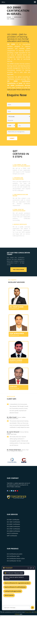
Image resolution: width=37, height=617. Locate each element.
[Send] (32, 607)
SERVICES (17, 17)
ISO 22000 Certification (13, 526)
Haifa (8, 89)
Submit (12, 138)
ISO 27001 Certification (13, 529)
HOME (9, 17)
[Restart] (31, 568)
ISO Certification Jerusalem (14, 554)
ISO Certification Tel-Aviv (14, 561)
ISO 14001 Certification (13, 522)
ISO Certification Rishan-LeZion (16, 558)
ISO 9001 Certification (13, 519)
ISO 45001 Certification (13, 524)
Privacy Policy (28, 612)
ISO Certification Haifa (13, 556)
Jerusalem (14, 89)
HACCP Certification (12, 533)
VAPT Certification (12, 535)
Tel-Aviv (28, 89)
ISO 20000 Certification (13, 531)
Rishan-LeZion (21, 89)
